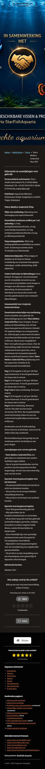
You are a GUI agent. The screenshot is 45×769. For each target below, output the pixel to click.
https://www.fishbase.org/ (17, 745)
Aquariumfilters (13, 715)
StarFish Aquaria (24, 755)
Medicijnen (17, 152)
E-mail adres (12, 688)
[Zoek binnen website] (2, 4)
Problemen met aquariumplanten (19, 705)
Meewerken (11, 676)
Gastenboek (11, 671)
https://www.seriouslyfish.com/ (19, 740)
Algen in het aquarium (15, 703)
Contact (10, 678)
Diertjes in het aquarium (16, 700)
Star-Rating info (13, 686)
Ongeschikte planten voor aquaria (19, 708)
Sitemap (10, 673)
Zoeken (9, 681)
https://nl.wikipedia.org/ (16, 747)
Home (7, 152)
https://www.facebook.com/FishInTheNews (23, 750)
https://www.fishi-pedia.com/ (18, 742)
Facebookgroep (13, 683)
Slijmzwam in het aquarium (17, 713)
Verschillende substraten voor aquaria (21, 723)
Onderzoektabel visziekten (17, 728)
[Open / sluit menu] (42, 4)
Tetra (27, 152)
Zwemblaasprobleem (15, 718)
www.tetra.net (23, 188)
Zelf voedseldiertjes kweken (17, 720)
